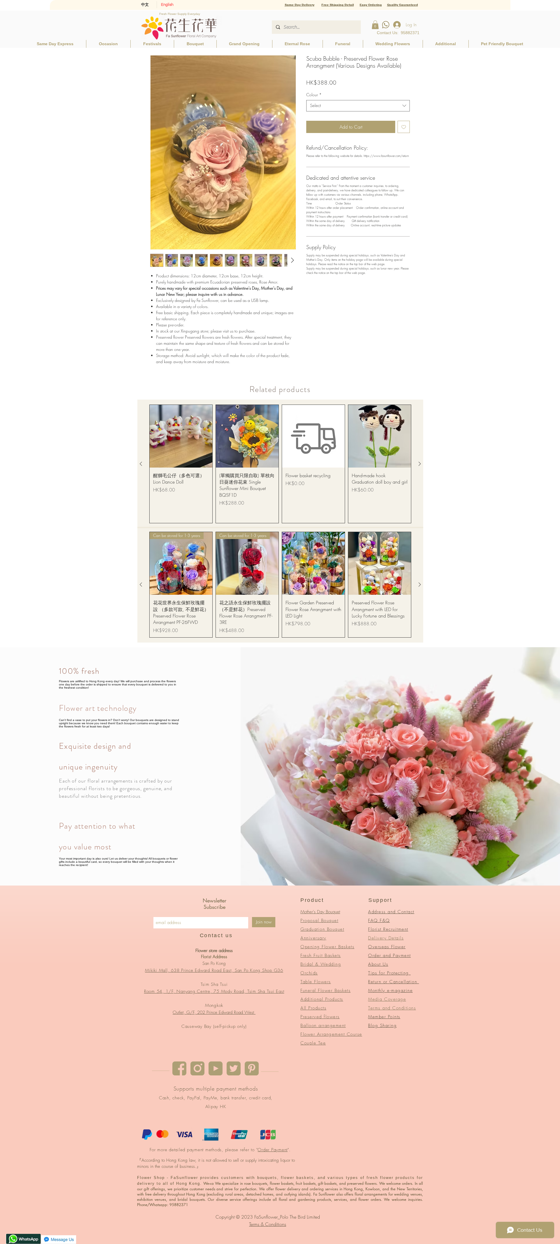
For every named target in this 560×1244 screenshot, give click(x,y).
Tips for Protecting (389, 973)
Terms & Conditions (267, 1224)
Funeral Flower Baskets (325, 990)
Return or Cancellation (393, 982)
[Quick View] (181, 436)
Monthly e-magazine (390, 990)
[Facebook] (179, 1068)
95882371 (410, 32)
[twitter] (234, 1068)
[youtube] (216, 1068)
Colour (314, 94)
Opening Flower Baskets (327, 947)
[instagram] (197, 1068)
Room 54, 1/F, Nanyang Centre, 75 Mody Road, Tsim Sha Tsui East (214, 991)
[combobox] (358, 105)
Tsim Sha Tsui (214, 984)
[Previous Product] (140, 463)
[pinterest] (252, 1068)
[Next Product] (419, 463)
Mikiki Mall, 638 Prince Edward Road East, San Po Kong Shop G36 (214, 970)
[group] (280, 464)
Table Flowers (315, 982)
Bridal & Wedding (320, 964)
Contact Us (387, 32)
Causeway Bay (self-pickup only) (214, 1026)
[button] (375, 24)
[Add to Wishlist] (404, 127)
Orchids (309, 973)
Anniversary (313, 938)
